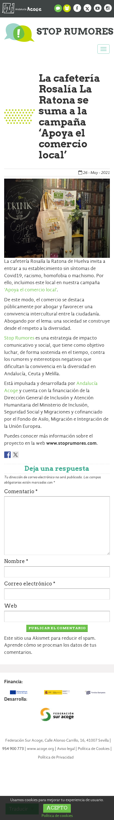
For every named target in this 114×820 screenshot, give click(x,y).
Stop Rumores (19, 338)
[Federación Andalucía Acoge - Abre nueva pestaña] (22, 7)
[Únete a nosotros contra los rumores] (67, 8)
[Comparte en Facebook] (7, 454)
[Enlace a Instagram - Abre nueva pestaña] (108, 8)
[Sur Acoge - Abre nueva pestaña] (57, 714)
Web (10, 606)
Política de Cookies (94, 748)
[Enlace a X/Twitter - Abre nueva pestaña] (87, 8)
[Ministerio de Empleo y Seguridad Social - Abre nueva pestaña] (57, 692)
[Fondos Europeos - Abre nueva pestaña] (95, 692)
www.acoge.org (40, 748)
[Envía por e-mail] (23, 454)
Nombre (16, 561)
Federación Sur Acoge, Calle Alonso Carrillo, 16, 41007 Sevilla (57, 740)
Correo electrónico (29, 584)
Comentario (21, 491)
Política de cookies (57, 815)
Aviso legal (66, 748)
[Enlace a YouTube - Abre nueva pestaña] (98, 8)
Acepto (57, 808)
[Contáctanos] (58, 8)
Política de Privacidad (56, 757)
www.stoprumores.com (71, 443)
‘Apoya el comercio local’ (30, 290)
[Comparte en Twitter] (15, 454)
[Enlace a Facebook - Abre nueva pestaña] (77, 8)
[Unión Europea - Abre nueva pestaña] (19, 692)
